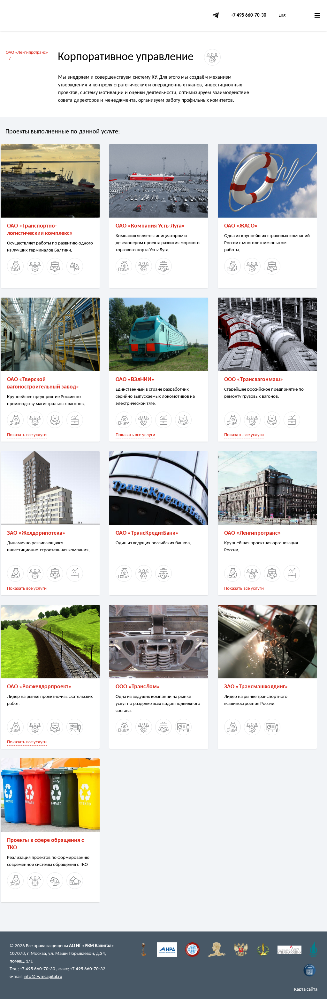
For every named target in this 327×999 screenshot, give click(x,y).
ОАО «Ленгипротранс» (27, 52)
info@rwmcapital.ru (43, 976)
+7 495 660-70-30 (248, 15)
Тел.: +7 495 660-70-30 (33, 969)
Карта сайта (305, 989)
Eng (281, 15)
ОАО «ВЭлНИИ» (135, 380)
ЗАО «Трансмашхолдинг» (256, 687)
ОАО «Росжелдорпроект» (39, 687)
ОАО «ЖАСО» (241, 226)
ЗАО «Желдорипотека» (36, 533)
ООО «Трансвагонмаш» (253, 380)
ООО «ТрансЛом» (138, 687)
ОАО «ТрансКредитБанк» (147, 533)
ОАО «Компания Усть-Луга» (150, 226)
